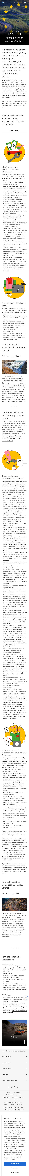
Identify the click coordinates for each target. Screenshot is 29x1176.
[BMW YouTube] (15, 1087)
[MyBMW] (14, 2)
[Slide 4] (16, 407)
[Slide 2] (13, 407)
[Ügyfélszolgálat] (26, 998)
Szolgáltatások (6, 1063)
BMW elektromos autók (9, 1080)
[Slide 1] (11, 407)
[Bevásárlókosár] (18, 2)
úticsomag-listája (21, 758)
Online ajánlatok (7, 1068)
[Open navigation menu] (25, 2)
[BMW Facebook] (9, 1087)
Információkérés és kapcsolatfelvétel (13, 1051)
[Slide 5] (18, 407)
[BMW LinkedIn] (18, 1087)
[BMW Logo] (3, 2)
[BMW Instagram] (12, 1087)
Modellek (5, 1075)
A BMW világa (6, 1056)
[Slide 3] (15, 407)
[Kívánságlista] (21, 2)
